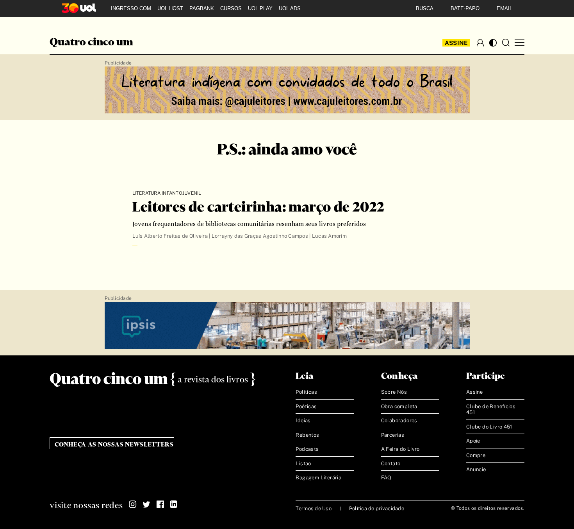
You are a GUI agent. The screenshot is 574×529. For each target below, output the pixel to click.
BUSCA (424, 8)
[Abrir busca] (506, 43)
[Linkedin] (174, 504)
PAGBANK (201, 8)
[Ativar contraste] (493, 43)
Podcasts (307, 449)
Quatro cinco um (91, 43)
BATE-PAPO (465, 8)
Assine (456, 42)
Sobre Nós (394, 392)
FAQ (386, 478)
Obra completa (399, 406)
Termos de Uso (313, 508)
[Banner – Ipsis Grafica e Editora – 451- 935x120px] (287, 326)
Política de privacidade (376, 508)
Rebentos (307, 435)
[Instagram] (133, 504)
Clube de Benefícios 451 (490, 409)
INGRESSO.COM (131, 8)
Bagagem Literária (318, 478)
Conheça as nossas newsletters (114, 445)
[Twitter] (146, 504)
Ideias (303, 420)
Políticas (306, 392)
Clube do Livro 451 (489, 427)
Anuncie (476, 469)
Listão (303, 463)
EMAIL (504, 8)
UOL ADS (290, 8)
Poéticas (306, 406)
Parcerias (393, 435)
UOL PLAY (260, 8)
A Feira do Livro (400, 449)
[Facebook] (160, 504)
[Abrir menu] (519, 42)
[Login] (480, 43)
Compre (475, 455)
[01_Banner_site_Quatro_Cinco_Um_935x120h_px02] (287, 90)
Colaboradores (399, 420)
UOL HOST (170, 8)
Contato (391, 463)
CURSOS (231, 8)
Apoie (473, 441)
